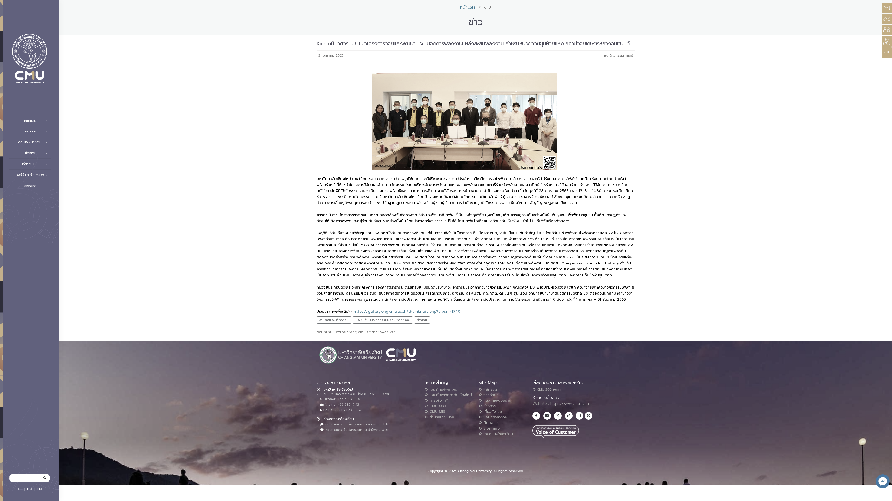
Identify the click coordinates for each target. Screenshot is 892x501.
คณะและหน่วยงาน (496, 400)
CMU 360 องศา (548, 389)
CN (39, 489)
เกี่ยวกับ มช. (492, 411)
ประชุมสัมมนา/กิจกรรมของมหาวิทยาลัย (382, 320)
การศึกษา (490, 395)
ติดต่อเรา (30, 185)
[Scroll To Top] (884, 496)
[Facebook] (536, 416)
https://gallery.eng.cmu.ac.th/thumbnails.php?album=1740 (406, 311)
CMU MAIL (438, 406)
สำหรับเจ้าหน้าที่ (441, 417)
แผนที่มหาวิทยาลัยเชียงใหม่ (450, 395)
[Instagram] (579, 416)
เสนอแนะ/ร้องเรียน (497, 434)
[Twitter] (558, 416)
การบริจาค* (438, 400)
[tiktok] (569, 416)
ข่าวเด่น (422, 320)
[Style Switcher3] (887, 8)
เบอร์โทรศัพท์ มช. (442, 389)
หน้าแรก (467, 7)
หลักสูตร (489, 389)
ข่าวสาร (489, 406)
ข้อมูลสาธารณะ (494, 417)
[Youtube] (547, 416)
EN (29, 489)
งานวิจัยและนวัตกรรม (334, 320)
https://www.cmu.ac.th (569, 403)
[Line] (588, 416)
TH (19, 489)
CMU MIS (436, 411)
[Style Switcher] (887, 19)
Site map (491, 428)
